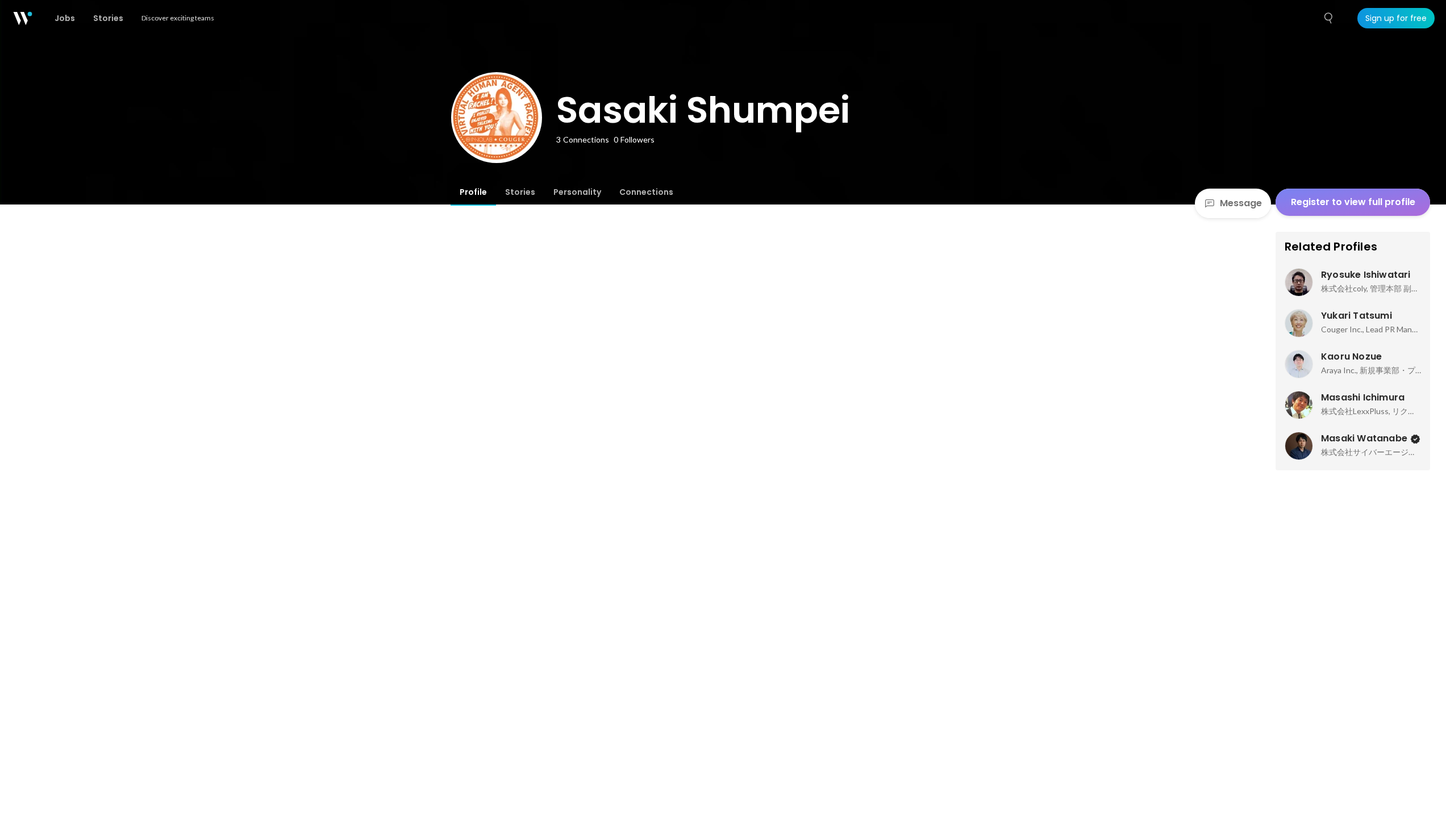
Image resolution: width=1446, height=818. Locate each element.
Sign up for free (1396, 18)
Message (1241, 203)
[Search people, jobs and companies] (1329, 18)
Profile (473, 192)
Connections (646, 192)
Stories (520, 192)
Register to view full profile (1353, 201)
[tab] (473, 192)
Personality (577, 192)
